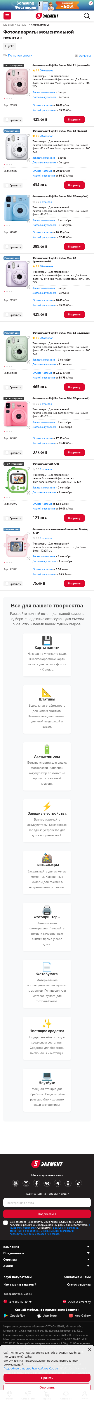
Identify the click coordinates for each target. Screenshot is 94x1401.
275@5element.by (79, 1302)
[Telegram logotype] (57, 1183)
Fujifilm (9, 46)
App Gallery (83, 1315)
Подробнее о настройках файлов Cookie (30, 1368)
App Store (50, 1315)
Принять (47, 1378)
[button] (4, 99)
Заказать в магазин (44, 92)
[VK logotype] (47, 1183)
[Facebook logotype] (36, 1183)
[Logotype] (47, 16)
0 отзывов (46, 201)
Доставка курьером (44, 97)
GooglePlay (17, 1315)
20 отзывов (46, 70)
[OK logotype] (67, 1183)
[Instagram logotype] (26, 1183)
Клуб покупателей (17, 1277)
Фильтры (85, 55)
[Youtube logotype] (15, 1183)
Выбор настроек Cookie (17, 1293)
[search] (86, 16)
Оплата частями (42, 105)
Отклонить (47, 1387)
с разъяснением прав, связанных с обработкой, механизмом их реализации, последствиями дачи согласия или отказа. (44, 1230)
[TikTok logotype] (78, 1183)
